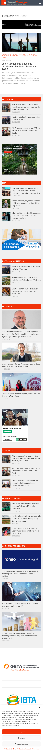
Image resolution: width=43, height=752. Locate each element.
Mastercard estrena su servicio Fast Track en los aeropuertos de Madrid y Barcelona (26, 107)
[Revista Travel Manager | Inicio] (15, 2)
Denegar (21, 738)
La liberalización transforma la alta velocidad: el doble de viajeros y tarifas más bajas (26, 518)
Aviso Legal (35, 749)
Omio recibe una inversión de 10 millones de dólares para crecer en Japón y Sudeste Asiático (20, 573)
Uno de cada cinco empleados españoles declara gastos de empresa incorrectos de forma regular (19, 635)
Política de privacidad (24, 749)
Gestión (5, 55)
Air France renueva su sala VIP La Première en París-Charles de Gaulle (26, 130)
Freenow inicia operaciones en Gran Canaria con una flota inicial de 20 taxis (25, 530)
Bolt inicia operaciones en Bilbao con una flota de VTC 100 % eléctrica (25, 506)
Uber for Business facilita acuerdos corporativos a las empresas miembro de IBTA (26, 215)
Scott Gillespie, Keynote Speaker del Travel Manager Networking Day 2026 (26, 203)
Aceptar (22, 732)
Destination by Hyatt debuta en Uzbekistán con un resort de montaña (25, 291)
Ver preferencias (21, 744)
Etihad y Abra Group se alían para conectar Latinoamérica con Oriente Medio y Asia (25, 483)
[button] (40, 707)
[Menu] (40, 3)
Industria (14, 55)
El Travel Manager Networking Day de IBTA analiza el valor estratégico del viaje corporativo (26, 190)
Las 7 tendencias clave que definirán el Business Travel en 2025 (19, 66)
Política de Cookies (10, 749)
